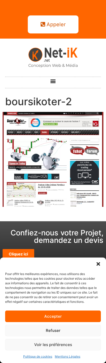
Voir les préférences (53, 344)
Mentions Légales (67, 356)
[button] (98, 264)
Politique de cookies (37, 356)
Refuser (53, 330)
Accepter (53, 316)
